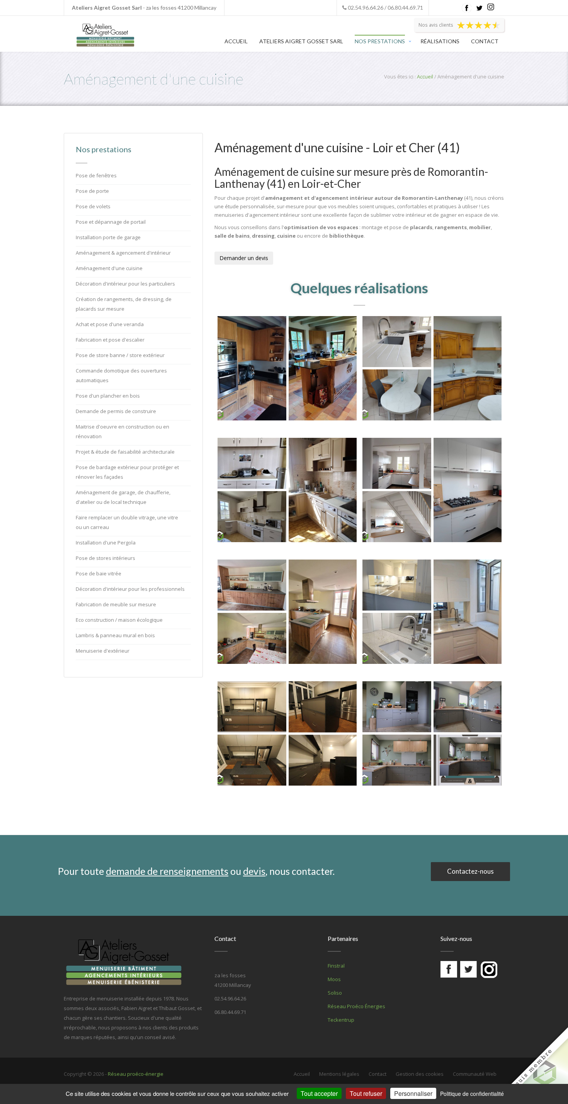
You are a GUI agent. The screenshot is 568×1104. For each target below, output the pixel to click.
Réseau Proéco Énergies (356, 1006)
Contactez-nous (470, 871)
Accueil (236, 41)
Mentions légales (339, 1073)
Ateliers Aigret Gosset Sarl (301, 41)
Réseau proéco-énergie (135, 1073)
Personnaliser (413, 1093)
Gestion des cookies (420, 1073)
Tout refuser (366, 1093)
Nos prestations (380, 41)
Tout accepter (319, 1093)
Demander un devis (243, 258)
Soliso (335, 992)
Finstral (336, 965)
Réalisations (439, 41)
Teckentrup (341, 1019)
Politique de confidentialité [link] (472, 1093)
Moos (334, 979)
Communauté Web (475, 1073)
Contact (484, 41)
